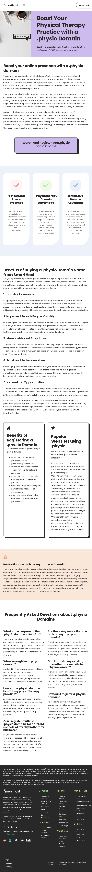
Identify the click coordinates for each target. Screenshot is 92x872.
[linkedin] (16, 827)
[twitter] (8, 827)
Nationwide (11, 834)
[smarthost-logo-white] (11, 790)
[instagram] (12, 827)
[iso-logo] (10, 839)
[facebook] (4, 827)
